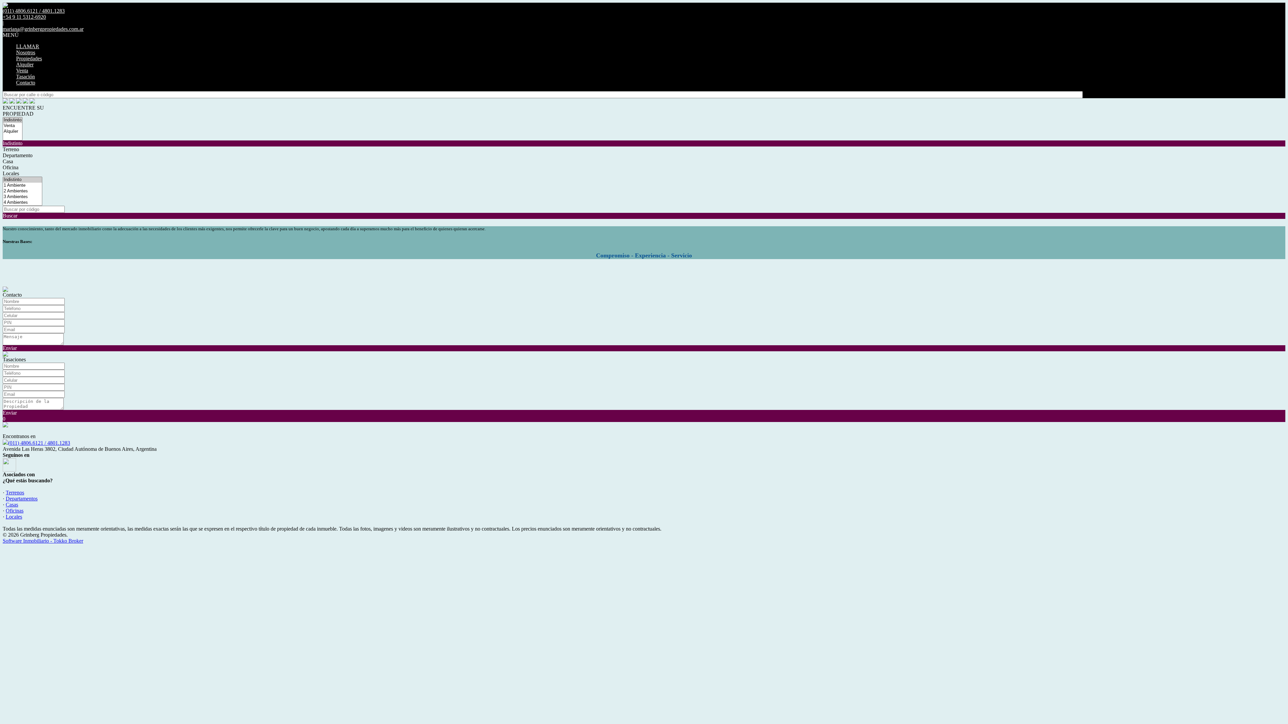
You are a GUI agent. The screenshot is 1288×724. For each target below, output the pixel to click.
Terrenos (15, 492)
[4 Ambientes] (22, 202)
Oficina (10, 167)
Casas (12, 504)
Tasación (25, 76)
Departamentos (22, 498)
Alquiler (25, 64)
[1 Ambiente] (22, 185)
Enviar (10, 348)
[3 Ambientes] (22, 197)
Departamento (18, 155)
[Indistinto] (12, 120)
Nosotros (25, 52)
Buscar (10, 216)
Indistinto (12, 143)
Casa (8, 161)
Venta (22, 70)
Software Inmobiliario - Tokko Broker (43, 541)
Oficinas (14, 511)
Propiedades (29, 58)
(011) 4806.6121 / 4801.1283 (39, 443)
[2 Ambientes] (22, 191)
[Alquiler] (12, 131)
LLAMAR (27, 46)
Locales (11, 173)
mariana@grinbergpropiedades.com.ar (43, 29)
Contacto (25, 82)
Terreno (11, 149)
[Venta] (12, 126)
